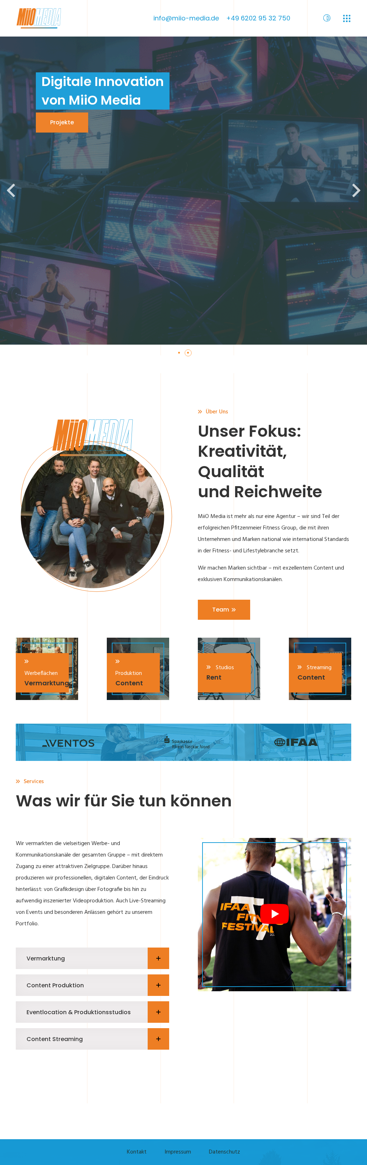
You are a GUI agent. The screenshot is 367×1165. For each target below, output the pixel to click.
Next (356, 190)
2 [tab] (190, 355)
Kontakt (137, 1152)
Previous (11, 190)
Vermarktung (46, 958)
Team (220, 609)
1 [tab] (181, 355)
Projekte (62, 122)
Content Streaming (55, 1039)
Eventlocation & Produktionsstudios (79, 1012)
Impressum (178, 1152)
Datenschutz (224, 1152)
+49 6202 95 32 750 (258, 18)
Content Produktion (55, 985)
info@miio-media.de (186, 18)
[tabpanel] (183, 191)
